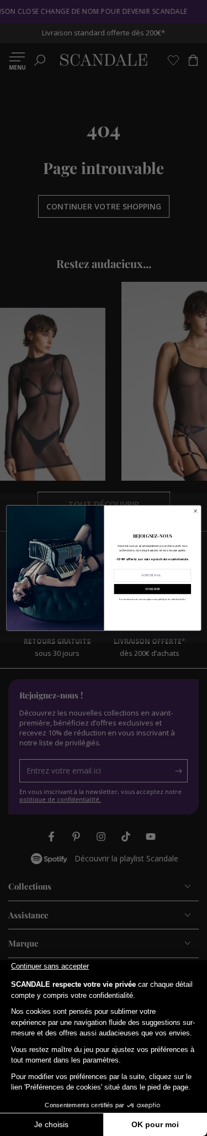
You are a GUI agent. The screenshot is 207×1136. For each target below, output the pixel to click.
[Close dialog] (195, 511)
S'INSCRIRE (152, 589)
